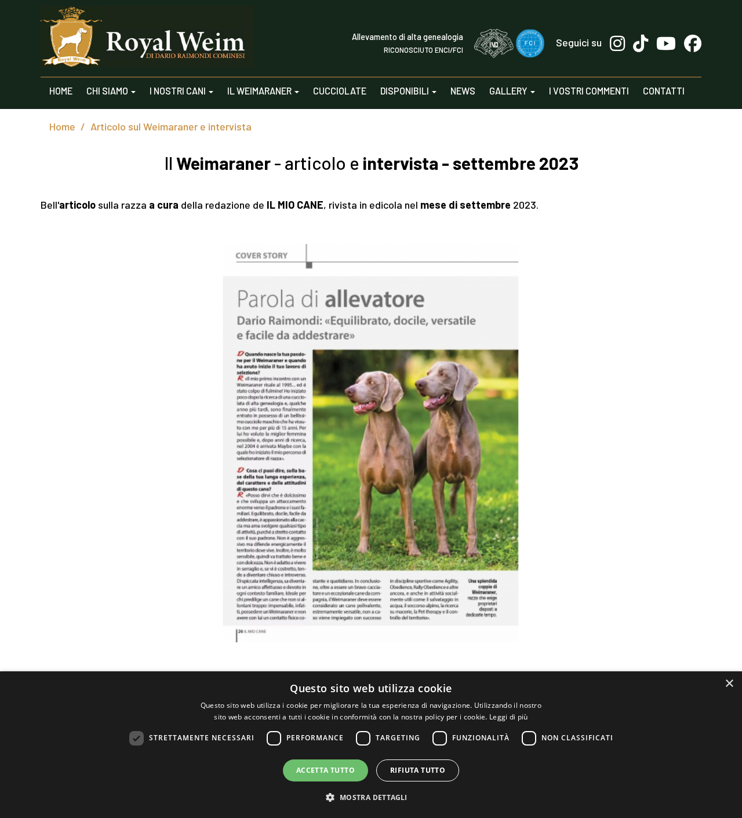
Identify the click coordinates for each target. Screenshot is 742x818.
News (462, 90)
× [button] (729, 683)
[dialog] (371, 744)
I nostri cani (179, 90)
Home (60, 90)
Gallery (509, 90)
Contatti (664, 90)
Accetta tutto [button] (325, 770)
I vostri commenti (589, 90)
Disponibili (405, 90)
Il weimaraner (260, 90)
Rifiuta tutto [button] (417, 770)
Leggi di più (508, 717)
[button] (370, 797)
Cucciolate (339, 90)
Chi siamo (108, 90)
